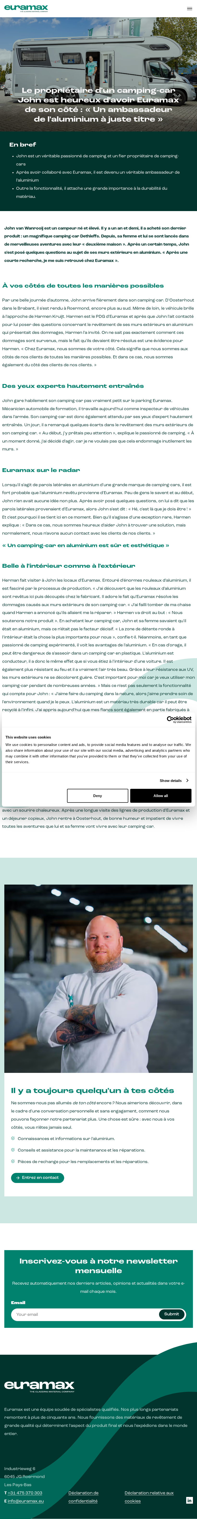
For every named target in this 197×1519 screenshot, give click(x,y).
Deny (97, 796)
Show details (171, 780)
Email (18, 1303)
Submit (171, 1314)
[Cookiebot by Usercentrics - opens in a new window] (170, 719)
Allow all (161, 796)
